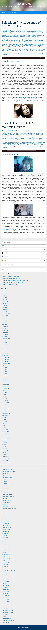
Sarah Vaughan (34, 51)
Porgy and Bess (21, 144)
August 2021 (5, 415)
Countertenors (5, 510)
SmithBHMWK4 (5, 603)
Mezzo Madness (31, 31)
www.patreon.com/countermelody (9, 230)
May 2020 (4, 446)
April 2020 (4, 448)
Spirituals (4, 606)
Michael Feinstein (5, 143)
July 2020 (4, 442)
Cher (33, 36)
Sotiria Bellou (39, 51)
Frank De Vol (35, 137)
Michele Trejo (31, 49)
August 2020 (5, 440)
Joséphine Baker (14, 140)
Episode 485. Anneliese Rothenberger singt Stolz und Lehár (15, 280)
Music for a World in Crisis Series (9, 570)
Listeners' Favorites (6, 558)
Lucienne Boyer (21, 142)
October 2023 (5, 361)
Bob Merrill (4, 134)
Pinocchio (16, 144)
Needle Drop (9, 32)
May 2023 (4, 371)
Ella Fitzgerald (7, 137)
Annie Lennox (6, 35)
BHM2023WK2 (5, 483)
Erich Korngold (19, 137)
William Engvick (38, 53)
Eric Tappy (20, 39)
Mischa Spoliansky (12, 143)
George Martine (35, 40)
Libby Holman (34, 46)
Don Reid (26, 135)
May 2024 (4, 346)
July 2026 (4, 293)
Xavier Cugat (30, 146)
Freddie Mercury (21, 40)
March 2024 (5, 351)
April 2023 (4, 373)
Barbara (17, 35)
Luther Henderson (16, 48)
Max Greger (12, 49)
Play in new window (10, 60)
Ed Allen (9, 39)
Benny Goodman (24, 133)
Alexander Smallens (33, 131)
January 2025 (5, 330)
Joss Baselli (34, 45)
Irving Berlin (4, 44)
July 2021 (4, 417)
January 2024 (5, 355)
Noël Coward (42, 143)
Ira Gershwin (9, 139)
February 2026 (5, 303)
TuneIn (11, 61)
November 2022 (5, 384)
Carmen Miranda (15, 134)
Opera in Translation (6, 577)
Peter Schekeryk (23, 50)
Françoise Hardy (9, 40)
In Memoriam (25, 31)
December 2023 (5, 357)
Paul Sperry (6, 50)
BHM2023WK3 (5, 485)
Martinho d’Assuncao (38, 48)
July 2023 (4, 367)
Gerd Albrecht (17, 138)
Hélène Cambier (23, 42)
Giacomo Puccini (6, 529)
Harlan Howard (33, 41)
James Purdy (20, 44)
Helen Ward (4, 139)
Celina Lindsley (22, 134)
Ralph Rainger (27, 144)
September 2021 (6, 413)
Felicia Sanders (32, 39)
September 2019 (6, 462)
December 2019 (5, 456)
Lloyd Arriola (10, 142)
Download (17, 60)
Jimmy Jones (42, 44)
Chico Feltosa (36, 36)
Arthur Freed (18, 133)
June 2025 (4, 320)
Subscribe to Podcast (12, 12)
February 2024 (5, 353)
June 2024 (4, 344)
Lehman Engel (36, 140)
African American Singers (16, 30)
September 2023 (6, 363)
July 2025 (4, 317)
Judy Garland (20, 140)
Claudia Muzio (5, 504)
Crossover (42, 30)
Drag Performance (6, 514)
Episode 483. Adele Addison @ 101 (10, 284)
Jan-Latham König (31, 139)
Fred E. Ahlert (4, 138)
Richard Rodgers (34, 144)
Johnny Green (22, 45)
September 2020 (6, 438)
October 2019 (5, 460)
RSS (15, 61)
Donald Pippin (41, 37)
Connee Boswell (16, 37)
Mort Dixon (19, 143)
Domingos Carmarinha (33, 37)
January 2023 (5, 380)
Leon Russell (28, 46)
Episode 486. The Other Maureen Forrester (11, 278)
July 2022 (4, 392)
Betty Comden (39, 35)
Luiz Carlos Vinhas (8, 48)
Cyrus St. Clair (23, 37)
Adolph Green (14, 33)
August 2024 (5, 340)
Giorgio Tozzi (23, 138)
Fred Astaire (40, 137)
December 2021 (5, 407)
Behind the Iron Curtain (7, 477)
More (18, 61)
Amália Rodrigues (38, 33)
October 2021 (5, 411)
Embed (35, 60)
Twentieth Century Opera (7, 612)
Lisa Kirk (38, 46)
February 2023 (5, 378)
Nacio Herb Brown (24, 143)
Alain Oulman (20, 33)
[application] (23, 58)
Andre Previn (7, 133)
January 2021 (5, 429)
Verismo (4, 616)
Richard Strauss (5, 593)
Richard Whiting (41, 144)
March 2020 (5, 450)
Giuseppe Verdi (5, 531)
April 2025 (4, 324)
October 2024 (5, 336)
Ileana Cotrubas (5, 548)
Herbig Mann (35, 42)
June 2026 (4, 295)
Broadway (37, 30)
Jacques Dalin (25, 139)
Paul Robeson (11, 144)
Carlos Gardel (9, 134)
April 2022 (4, 398)
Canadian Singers (6, 502)
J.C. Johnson (15, 44)
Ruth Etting (20, 146)
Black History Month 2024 (30, 30)
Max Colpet (7, 49)
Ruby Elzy (10, 146)
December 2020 (5, 431)
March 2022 (5, 400)
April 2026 (4, 299)
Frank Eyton (15, 40)
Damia (27, 37)
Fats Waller (30, 137)
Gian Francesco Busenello (7, 41)
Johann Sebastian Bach (7, 554)
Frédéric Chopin (28, 40)
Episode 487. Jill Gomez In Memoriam (10, 276)
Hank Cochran (27, 41)
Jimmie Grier (31, 44)
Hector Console (10, 42)
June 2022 (4, 394)
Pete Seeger (11, 50)
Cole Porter (28, 134)
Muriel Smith (5, 566)
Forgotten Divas (5, 31)
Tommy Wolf (21, 53)
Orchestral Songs (6, 581)
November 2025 (5, 309)
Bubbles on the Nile (6, 500)
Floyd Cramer (38, 39)
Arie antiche (5, 473)
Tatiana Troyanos (5, 53)
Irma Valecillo (40, 42)
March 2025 (5, 326)
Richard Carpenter (9, 51)
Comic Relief (30, 130)
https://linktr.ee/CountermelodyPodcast (28, 97)
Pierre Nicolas (29, 50)
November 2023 (5, 359)
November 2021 (5, 409)
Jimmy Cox (37, 44)
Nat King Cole (36, 143)
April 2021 (4, 423)
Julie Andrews (26, 140)
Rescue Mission (5, 591)
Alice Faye (32, 33)
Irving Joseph (9, 44)
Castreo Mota (28, 36)
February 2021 (5, 427)
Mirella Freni (5, 564)
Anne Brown (12, 133)
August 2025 (5, 315)
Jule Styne (39, 45)
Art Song (23, 30)
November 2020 (5, 433)
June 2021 (4, 419)
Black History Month (6, 490)
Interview (4, 552)
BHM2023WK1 (5, 481)
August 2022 (5, 390)
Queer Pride (25, 32)
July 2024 (4, 342)
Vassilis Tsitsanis (27, 53)
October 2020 (5, 436)
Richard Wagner (5, 595)
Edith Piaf (38, 135)
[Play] (3, 58)
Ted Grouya (11, 53)
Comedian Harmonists (34, 134)
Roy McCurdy (27, 51)
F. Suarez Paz (25, 39)
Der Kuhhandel (14, 135)
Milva (35, 49)
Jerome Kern (38, 139)
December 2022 (5, 382)
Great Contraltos (6, 535)
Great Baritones (5, 533)
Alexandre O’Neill (26, 33)
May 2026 (4, 297)
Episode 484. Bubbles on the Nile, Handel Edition (13, 282)
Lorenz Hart (15, 142)
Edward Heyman (15, 39)
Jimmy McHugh (5, 45)
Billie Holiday (40, 133)
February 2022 (5, 402)
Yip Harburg (36, 146)
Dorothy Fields (4, 39)
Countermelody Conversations (9, 508)
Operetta (9, 131)
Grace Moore (28, 138)
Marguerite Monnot (28, 142)
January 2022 (5, 404)
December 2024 (5, 332)
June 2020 (4, 444)
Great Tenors (19, 31)
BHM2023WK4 (5, 488)
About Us (3, 12)
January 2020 (5, 454)
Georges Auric (41, 40)
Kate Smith (8, 46)
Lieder (3, 556)
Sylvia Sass (5, 608)
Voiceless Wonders (5, 33)
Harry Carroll (4, 42)
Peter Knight (16, 50)
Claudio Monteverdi (9, 37)
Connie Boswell (8, 135)
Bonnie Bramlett (9, 36)
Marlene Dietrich (30, 48)
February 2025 (5, 328)
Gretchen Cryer (35, 138)
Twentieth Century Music (39, 32)
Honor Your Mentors (6, 545)
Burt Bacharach (23, 36)
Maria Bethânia (23, 48)
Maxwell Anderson (18, 49)
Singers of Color (31, 32)
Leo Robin (42, 140)
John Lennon (16, 45)
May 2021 (4, 421)
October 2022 (5, 386)
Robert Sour (22, 51)
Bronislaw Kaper (16, 36)
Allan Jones (39, 131)
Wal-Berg (33, 53)
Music (3, 568)
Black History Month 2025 (8, 494)
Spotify (8, 61)
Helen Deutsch (16, 42)
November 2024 (5, 334)
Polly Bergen (34, 50)
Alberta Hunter (25, 131)
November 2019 (5, 458)
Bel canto (4, 479)
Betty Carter (34, 35)
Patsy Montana (5, 144)
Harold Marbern (40, 41)
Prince (39, 50)
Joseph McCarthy (28, 45)
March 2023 (5, 375)
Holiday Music (5, 543)
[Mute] (40, 58)
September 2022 (6, 388)
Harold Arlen (40, 138)
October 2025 (5, 311)
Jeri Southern (26, 44)
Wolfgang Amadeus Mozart (8, 620)
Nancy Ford (31, 143)
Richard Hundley (16, 51)
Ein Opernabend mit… (7, 519)
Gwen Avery (21, 41)
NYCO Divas (5, 574)
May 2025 (4, 322)
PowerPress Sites (25, 627)
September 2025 (6, 313)
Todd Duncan (25, 146)
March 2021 (5, 425)
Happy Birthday (41, 130)
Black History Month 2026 (8, 496)
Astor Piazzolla (12, 35)
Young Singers (5, 622)
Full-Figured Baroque (12, 31)
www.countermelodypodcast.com (9, 229)
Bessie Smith (28, 35)
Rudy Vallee (15, 146)
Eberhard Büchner (32, 135)
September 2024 (6, 338)
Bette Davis (36, 133)
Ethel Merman (25, 137)
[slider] (43, 58)
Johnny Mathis (8, 140)
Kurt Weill (13, 46)
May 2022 (4, 396)
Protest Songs (19, 32)
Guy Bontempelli (15, 41)
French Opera (5, 525)
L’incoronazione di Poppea (20, 46)
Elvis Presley (13, 137)
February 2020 (5, 452)
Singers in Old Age (6, 599)
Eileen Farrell (5, 517)
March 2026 (5, 301)
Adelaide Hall (19, 131)
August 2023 (5, 365)
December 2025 (5, 307)
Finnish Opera (5, 521)
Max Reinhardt (42, 142)
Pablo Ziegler (39, 49)
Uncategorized (5, 614)
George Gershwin (11, 138)
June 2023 (4, 369)
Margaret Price (5, 560)
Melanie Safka (25, 49)
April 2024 (4, 349)
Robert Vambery (5, 146)
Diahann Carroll (21, 135)
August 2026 (5, 291)
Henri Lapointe (29, 42)
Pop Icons (14, 32)
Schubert (4, 597)
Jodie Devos (10, 45)
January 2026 (5, 305)
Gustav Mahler (5, 539)
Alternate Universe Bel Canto (8, 471)
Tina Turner (16, 53)
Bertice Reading (23, 35)
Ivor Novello (19, 139)
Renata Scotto (5, 589)
